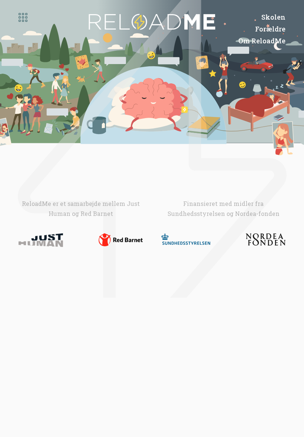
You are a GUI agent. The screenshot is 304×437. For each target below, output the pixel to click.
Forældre (270, 29)
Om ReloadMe (261, 41)
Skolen (273, 17)
